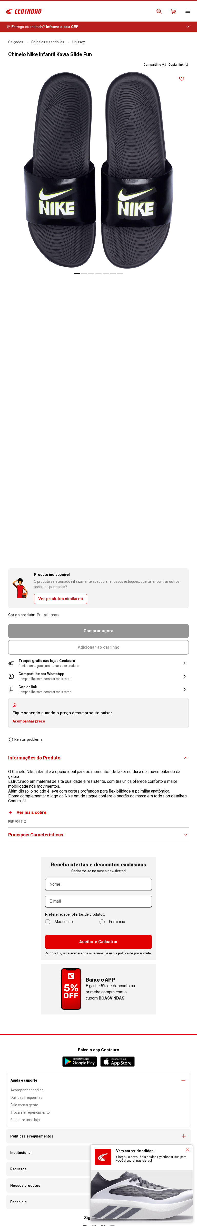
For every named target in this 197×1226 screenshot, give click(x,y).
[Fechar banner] (187, 1150)
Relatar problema (28, 739)
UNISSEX (78, 42)
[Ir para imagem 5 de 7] (106, 273)
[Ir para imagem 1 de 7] (77, 273)
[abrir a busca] (159, 11)
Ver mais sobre (31, 812)
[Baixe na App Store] (117, 1061)
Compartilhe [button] (152, 64)
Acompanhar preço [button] (29, 721)
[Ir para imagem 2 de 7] (84, 273)
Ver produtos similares (60, 598)
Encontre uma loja (25, 1120)
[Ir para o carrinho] (173, 11)
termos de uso (104, 953)
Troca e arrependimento (30, 1112)
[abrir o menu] (188, 11)
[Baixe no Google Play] (79, 1061)
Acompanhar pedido (27, 1090)
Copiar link (176, 64)
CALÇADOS (15, 42)
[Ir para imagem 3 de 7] (91, 273)
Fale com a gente (24, 1105)
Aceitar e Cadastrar (98, 941)
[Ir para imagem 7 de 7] (120, 273)
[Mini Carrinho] (173, 11)
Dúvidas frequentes (26, 1097)
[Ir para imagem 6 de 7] (113, 273)
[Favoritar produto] (182, 79)
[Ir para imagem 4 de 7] (98, 273)
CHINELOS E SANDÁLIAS (47, 42)
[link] (98, 676)
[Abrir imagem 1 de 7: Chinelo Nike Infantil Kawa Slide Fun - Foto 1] (98, 170)
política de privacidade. (135, 953)
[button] (98, 663)
